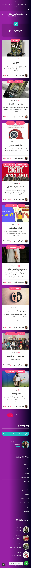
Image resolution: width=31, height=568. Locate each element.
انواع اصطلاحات (15, 228)
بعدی (10, 415)
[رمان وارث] (26, 529)
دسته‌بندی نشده (25, 477)
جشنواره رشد (15, 393)
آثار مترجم (15, 40)
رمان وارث (16, 62)
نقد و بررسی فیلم (9, 164)
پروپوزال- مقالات (25, 473)
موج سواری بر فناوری (15, 356)
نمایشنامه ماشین (15, 145)
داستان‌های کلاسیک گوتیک (15, 269)
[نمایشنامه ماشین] (26, 554)
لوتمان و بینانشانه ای (15, 186)
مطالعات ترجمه (22, 164)
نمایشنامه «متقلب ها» (15, 539)
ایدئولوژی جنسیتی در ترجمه (15, 311)
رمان (10, 81)
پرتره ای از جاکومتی (15, 104)
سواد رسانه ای (10, 333)
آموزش (21, 205)
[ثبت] (4, 434)
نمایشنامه (10, 123)
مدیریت (27, 494)
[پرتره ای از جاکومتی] (26, 546)
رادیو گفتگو (26, 481)
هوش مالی (26, 511)
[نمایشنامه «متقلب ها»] (26, 538)
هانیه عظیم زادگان (15, 442)
